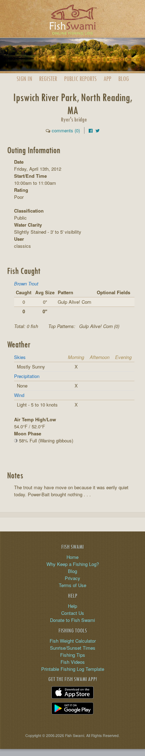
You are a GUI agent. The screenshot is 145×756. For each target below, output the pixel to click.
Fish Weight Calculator (73, 640)
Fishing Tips (72, 654)
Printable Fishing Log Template (72, 669)
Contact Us (72, 613)
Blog (123, 79)
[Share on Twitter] (97, 130)
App (107, 79)
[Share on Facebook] (91, 130)
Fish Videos (73, 662)
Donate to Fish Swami (72, 620)
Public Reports (80, 79)
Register (48, 79)
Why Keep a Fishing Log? (72, 564)
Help (72, 606)
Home (72, 557)
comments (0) (66, 130)
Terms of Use (72, 585)
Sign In (24, 79)
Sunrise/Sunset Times (72, 647)
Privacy (72, 578)
